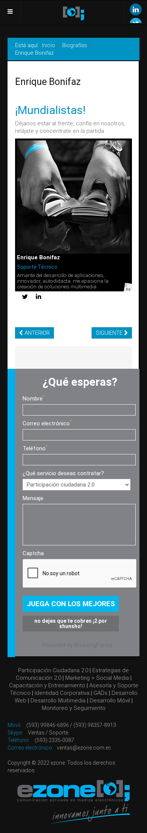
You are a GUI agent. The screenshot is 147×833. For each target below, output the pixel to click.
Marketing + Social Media (97, 677)
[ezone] (73, 13)
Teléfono (34, 448)
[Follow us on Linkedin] (136, 9)
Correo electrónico (46, 423)
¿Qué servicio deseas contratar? (63, 473)
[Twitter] (25, 297)
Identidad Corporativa (62, 693)
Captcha (33, 553)
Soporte (58, 733)
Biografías (74, 45)
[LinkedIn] (38, 297)
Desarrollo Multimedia (58, 700)
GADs (100, 693)
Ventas (36, 733)
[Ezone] (73, 801)
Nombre (33, 398)
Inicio (48, 45)
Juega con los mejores (71, 603)
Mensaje (33, 498)
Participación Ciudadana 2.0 (53, 670)
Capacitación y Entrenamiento (47, 685)
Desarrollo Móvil (110, 700)
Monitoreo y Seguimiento (74, 708)
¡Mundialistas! (50, 110)
